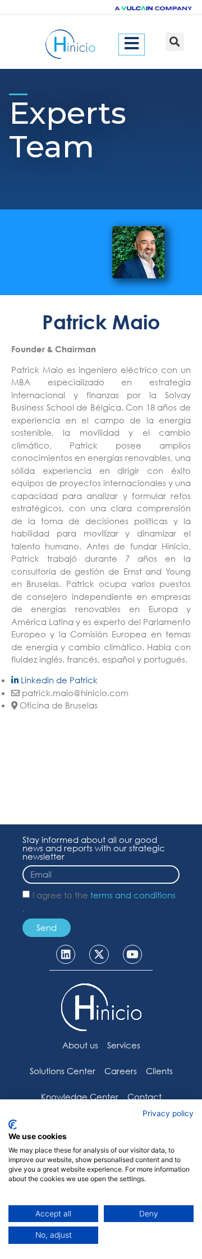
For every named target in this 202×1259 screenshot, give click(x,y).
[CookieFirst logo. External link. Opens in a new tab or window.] (12, 1125)
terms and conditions (133, 895)
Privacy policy (168, 1113)
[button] (175, 41)
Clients (159, 1070)
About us (80, 1045)
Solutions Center (62, 1070)
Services (123, 1045)
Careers (120, 1070)
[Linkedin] (65, 954)
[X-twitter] (98, 954)
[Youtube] (132, 954)
